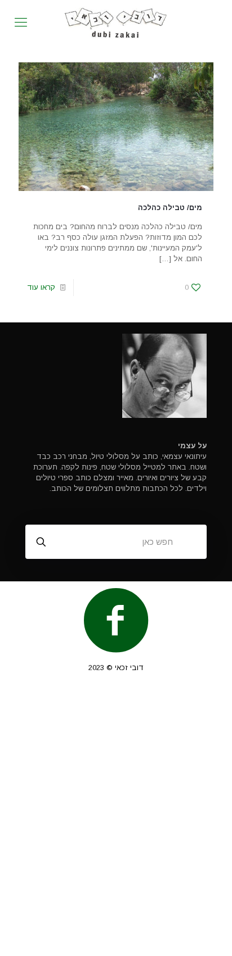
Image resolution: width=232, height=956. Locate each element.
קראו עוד (41, 287)
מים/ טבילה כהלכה (170, 207)
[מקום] (116, 22)
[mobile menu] (20, 22)
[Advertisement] (116, 819)
